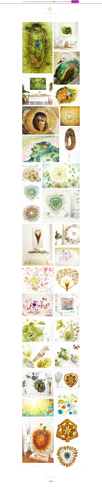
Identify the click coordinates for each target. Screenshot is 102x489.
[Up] (83, 468)
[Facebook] (49, 481)
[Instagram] (52, 481)
